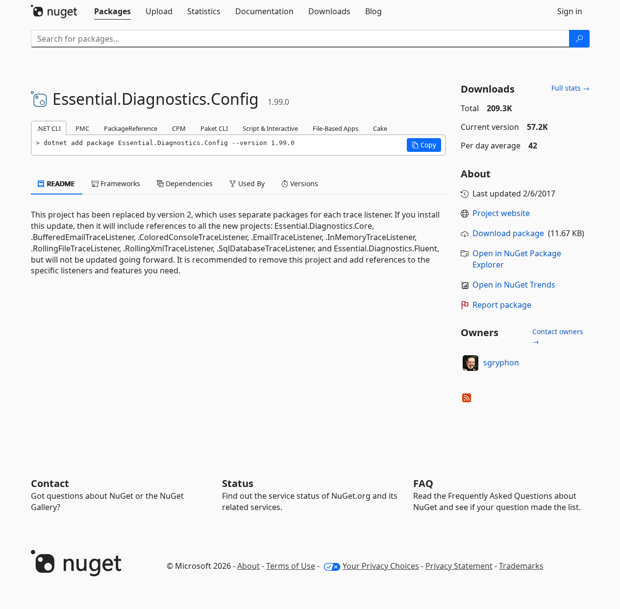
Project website (501, 213)
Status (237, 483)
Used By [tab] (250, 183)
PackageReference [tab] (130, 128)
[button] (424, 145)
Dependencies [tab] (188, 183)
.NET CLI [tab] (49, 128)
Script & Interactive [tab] (270, 128)
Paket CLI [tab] (214, 128)
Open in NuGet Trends (513, 284)
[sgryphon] (470, 363)
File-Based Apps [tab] (335, 128)
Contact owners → (557, 336)
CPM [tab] (179, 128)
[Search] (579, 39)
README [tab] (60, 183)
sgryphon (501, 362)
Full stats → (570, 88)
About (248, 565)
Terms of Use (290, 565)
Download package (508, 233)
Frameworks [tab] (119, 183)
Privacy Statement (459, 565)
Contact (50, 483)
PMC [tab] (82, 128)
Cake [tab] (380, 128)
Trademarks (521, 565)
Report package (501, 304)
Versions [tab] (303, 183)
